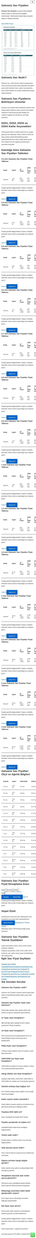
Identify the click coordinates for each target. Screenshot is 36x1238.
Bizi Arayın (9, 23)
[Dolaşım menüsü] (32, 1)
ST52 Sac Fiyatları (19, 974)
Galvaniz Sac (19, 966)
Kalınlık (9, 890)
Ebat (15, 890)
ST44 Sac (19, 971)
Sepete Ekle (16, 897)
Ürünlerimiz (11, 966)
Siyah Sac (10, 969)
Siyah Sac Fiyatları (19, 969)
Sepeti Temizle (8, 922)
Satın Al (3, 23)
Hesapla (6, 897)
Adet (2, 893)
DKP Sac (28, 974)
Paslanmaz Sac (15, 976)
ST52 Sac (10, 974)
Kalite (3, 890)
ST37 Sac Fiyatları (10, 971)
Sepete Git (12, 199)
